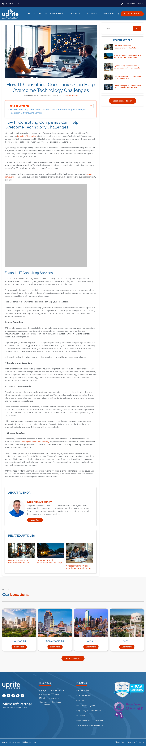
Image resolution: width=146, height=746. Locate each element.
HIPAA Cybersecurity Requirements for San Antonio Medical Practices (20, 562)
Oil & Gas (80, 700)
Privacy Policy (120, 742)
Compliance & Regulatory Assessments (50, 703)
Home (28, 14)
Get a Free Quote (132, 14)
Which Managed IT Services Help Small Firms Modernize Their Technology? (127, 88)
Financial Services (83, 695)
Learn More (35, 520)
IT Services (39, 14)
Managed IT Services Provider (52, 690)
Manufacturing (82, 690)
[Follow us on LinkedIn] (13, 695)
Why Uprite (75, 14)
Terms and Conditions (136, 742)
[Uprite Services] (10, 13)
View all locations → (73, 658)
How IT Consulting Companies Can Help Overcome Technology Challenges (47, 109)
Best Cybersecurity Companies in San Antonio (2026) (127, 77)
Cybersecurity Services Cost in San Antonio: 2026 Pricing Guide (78, 568)
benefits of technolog (26, 136)
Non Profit (80, 715)
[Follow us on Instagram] (22, 695)
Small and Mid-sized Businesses (89, 726)
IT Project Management (49, 698)
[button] (118, 13)
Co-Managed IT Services (49, 694)
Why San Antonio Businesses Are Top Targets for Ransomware (50, 562)
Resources (92, 14)
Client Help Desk (12, 4)
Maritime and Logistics (85, 705)
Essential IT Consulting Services (28, 113)
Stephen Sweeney (39, 501)
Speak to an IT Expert (122, 101)
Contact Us (108, 14)
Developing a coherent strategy (34, 442)
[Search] (137, 28)
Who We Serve (57, 14)
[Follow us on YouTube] (8, 695)
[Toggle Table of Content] (90, 106)
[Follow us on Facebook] (4, 695)
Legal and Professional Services (89, 720)
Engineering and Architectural (88, 710)
